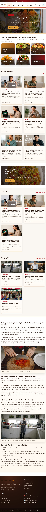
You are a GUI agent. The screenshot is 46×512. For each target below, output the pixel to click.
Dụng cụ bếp (23, 4)
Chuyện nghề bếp (28, 485)
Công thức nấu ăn (28, 486)
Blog (36, 4)
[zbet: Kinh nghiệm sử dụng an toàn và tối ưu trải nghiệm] (34, 140)
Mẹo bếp (18, 4)
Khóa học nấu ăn (5, 498)
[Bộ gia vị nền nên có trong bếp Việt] (11, 267)
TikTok (13, 489)
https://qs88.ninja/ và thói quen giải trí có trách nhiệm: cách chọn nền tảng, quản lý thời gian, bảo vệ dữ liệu (34, 93)
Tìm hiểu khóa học (10, 180)
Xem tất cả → (42, 73)
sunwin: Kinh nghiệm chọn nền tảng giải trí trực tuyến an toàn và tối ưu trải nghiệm (11, 93)
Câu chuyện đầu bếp (28, 483)
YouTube (9, 489)
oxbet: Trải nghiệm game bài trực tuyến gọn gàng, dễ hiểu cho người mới (11, 123)
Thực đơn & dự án (5, 502)
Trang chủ (9, 4)
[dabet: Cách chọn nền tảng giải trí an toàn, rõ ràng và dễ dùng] (11, 140)
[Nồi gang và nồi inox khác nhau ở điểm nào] (11, 294)
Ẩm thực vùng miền (29, 4)
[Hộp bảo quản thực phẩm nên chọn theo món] (34, 267)
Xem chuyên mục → (40, 192)
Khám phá (5, 89)
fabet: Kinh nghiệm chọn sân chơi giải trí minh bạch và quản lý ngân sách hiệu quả (33, 123)
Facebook (3, 489)
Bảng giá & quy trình (5, 500)
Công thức (14, 4)
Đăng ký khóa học (13, 27)
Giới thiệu (3, 496)
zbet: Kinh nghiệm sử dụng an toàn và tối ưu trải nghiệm (34, 150)
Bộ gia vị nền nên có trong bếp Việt (11, 276)
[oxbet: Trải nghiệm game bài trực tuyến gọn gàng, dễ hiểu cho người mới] (11, 112)
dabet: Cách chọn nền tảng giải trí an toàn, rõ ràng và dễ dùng (11, 150)
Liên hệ (39, 4)
